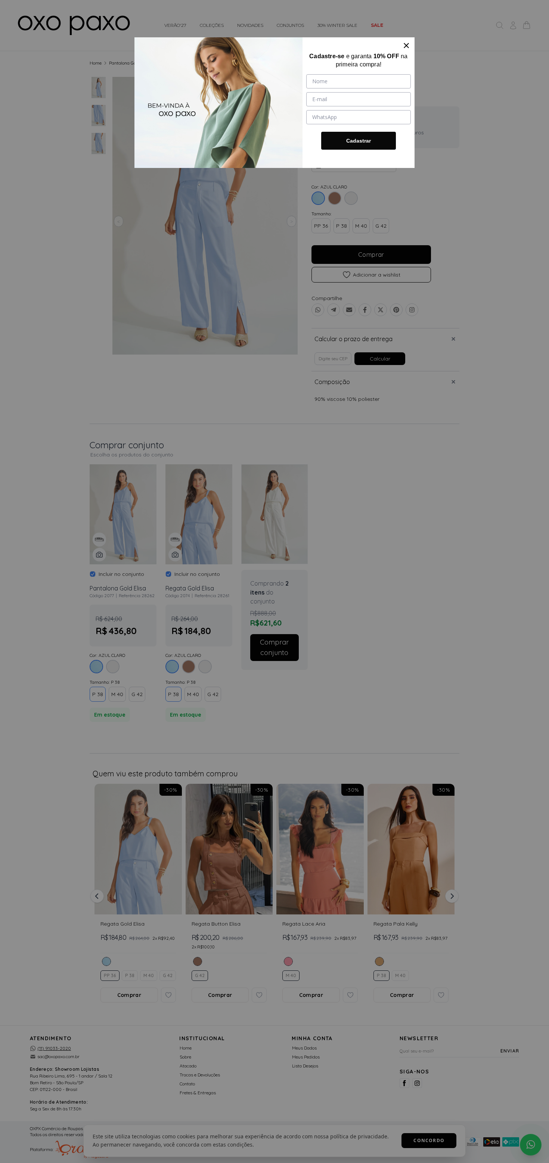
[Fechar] (406, 45)
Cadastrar (358, 141)
